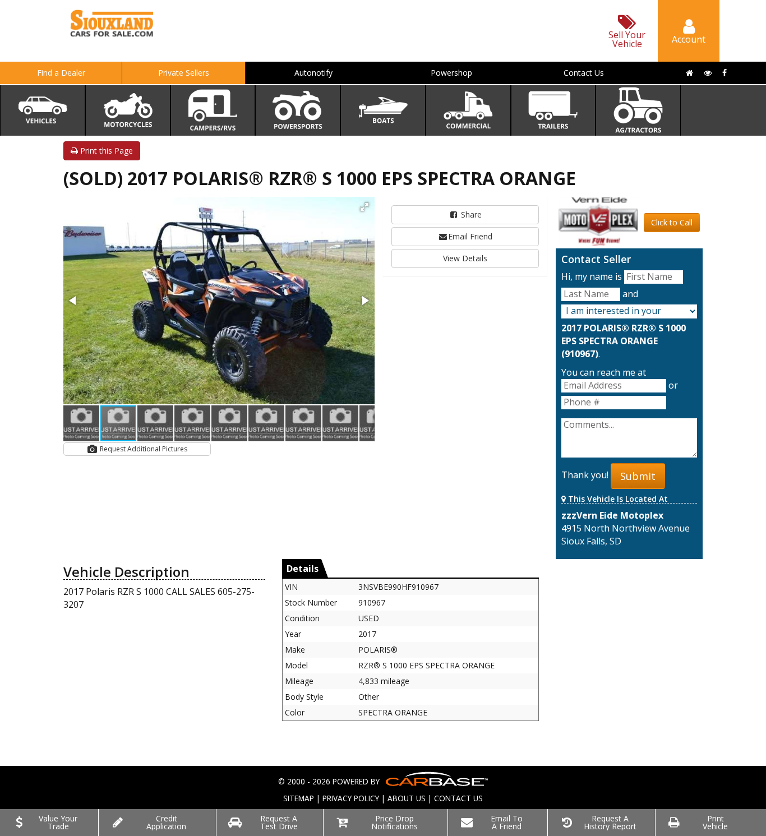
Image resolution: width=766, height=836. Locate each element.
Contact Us (584, 72)
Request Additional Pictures (142, 449)
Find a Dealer (61, 72)
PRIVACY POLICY (350, 798)
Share (470, 214)
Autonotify (313, 72)
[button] (364, 207)
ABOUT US (406, 798)
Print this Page (105, 150)
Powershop (451, 72)
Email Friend (470, 236)
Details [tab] (303, 568)
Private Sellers (183, 72)
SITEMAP (298, 798)
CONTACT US (458, 798)
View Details (465, 258)
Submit (638, 476)
